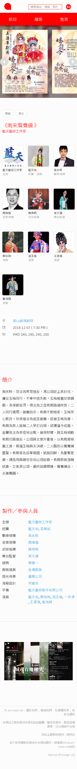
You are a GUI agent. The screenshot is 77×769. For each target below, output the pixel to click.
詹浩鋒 (7, 299)
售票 (64, 19)
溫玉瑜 (32, 256)
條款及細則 (69, 712)
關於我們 (31, 710)
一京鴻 (69, 596)
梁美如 (45, 528)
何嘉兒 (33, 583)
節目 (13, 19)
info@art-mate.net (66, 744)
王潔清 (58, 256)
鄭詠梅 (7, 256)
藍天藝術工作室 (14, 131)
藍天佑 (32, 170)
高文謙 (58, 213)
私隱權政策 (62, 710)
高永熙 (58, 170)
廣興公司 (35, 576)
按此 (72, 734)
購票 (38, 19)
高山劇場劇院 (23, 320)
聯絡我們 (46, 710)
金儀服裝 (35, 569)
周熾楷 (7, 213)
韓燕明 (32, 213)
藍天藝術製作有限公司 (45, 589)
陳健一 (33, 562)
